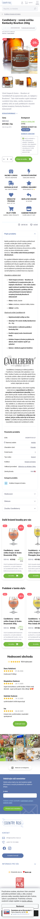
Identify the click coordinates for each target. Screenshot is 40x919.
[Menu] (37, 2)
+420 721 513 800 (12, 842)
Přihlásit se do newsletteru (13, 808)
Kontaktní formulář (12, 855)
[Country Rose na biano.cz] (20, 883)
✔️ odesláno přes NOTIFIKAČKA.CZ (20, 914)
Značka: (8, 33)
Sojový (33, 457)
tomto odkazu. (27, 901)
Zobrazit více (20, 724)
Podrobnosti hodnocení (28, 28)
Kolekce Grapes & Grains (17, 483)
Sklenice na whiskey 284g (27, 466)
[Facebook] (4, 848)
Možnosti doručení (28, 134)
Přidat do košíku (21, 159)
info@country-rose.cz (13, 838)
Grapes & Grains (30, 462)
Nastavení (20, 906)
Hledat (35, 8)
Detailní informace (8, 113)
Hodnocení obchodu (20, 656)
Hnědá (33, 442)
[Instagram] (9, 848)
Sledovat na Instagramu (22, 767)
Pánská (33, 447)
